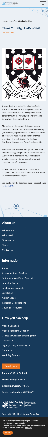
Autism (5, 268)
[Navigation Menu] (43, 3)
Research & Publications (14, 302)
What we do (8, 235)
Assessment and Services (14, 273)
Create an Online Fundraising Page (19, 335)
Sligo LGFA (8, 186)
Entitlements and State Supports (18, 278)
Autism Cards (9, 297)
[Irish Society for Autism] (10, 4)
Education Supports (11, 283)
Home (4, 21)
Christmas (7, 350)
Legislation (7, 292)
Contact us (7, 250)
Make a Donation (10, 325)
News (5, 245)
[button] (11, 366)
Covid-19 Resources (12, 307)
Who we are (8, 230)
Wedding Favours (11, 355)
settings (28, 428)
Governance (8, 240)
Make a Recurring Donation (15, 330)
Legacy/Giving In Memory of (16, 345)
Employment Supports (13, 288)
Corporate (7, 340)
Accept (7, 433)
